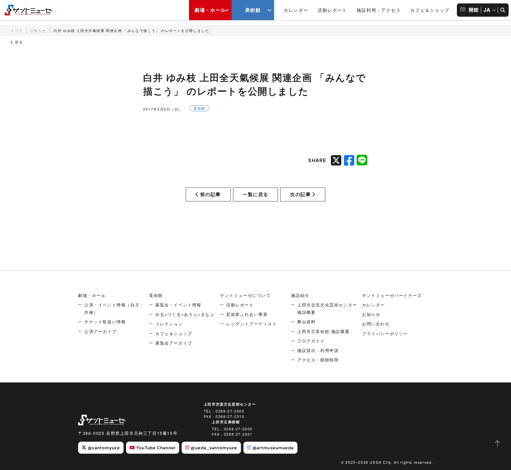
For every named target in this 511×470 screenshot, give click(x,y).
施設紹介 (300, 295)
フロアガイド (311, 341)
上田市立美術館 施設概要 (323, 331)
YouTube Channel (156, 447)
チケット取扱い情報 (105, 321)
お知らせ (38, 30)
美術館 (253, 10)
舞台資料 (306, 321)
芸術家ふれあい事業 (247, 314)
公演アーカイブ (100, 331)
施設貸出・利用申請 (318, 350)
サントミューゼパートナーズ (392, 295)
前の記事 (210, 194)
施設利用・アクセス (379, 10)
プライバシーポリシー (385, 333)
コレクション (169, 324)
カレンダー (296, 10)
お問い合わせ (376, 324)
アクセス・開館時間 (318, 360)
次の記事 (300, 194)
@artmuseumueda (273, 447)
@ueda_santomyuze (214, 447)
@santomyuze (104, 447)
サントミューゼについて (245, 295)
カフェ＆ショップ (429, 10)
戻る (18, 42)
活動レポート (332, 10)
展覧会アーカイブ (173, 343)
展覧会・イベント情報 (178, 305)
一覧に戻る (255, 194)
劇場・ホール (210, 10)
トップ (17, 30)
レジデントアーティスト (251, 324)
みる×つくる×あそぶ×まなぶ (184, 314)
